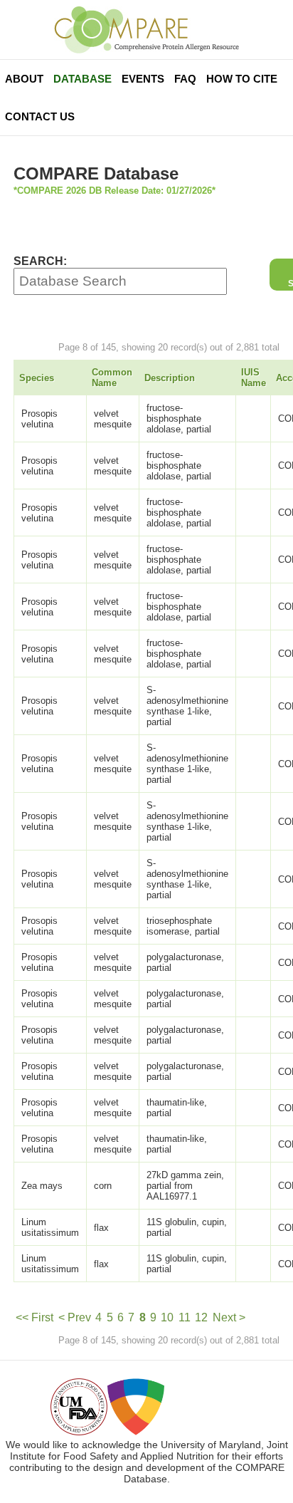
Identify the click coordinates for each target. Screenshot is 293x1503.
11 (185, 1317)
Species (36, 378)
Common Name (112, 377)
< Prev (74, 1317)
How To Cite (241, 79)
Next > (229, 1317)
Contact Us (40, 116)
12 (201, 1317)
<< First (34, 1317)
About (24, 79)
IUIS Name (253, 377)
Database (82, 79)
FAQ (185, 79)
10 (167, 1317)
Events (143, 79)
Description (169, 378)
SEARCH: (40, 261)
